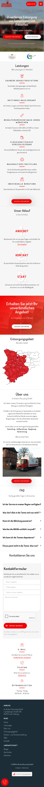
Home (6, 722)
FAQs (5, 738)
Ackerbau (7, 755)
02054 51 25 (22, 675)
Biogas (6, 749)
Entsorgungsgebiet (11, 731)
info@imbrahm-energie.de (22, 657)
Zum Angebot (22, 244)
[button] (41, 4)
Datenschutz (25, 767)
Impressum (18, 767)
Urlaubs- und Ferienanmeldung (15, 734)
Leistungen (8, 725)
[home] (6, 4)
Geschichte (8, 752)
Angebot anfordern (12, 37)
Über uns (7, 728)
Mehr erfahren (32, 37)
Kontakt (7, 741)
